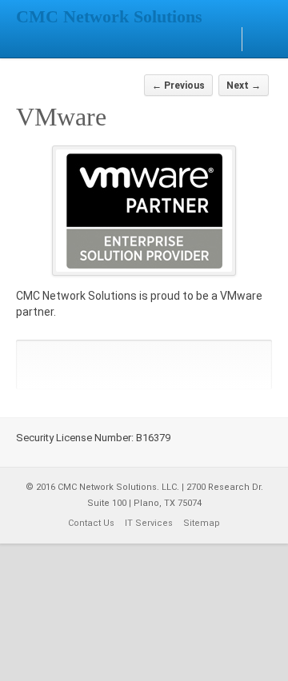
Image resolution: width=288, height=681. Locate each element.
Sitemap (201, 523)
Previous (178, 85)
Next (243, 85)
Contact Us (91, 523)
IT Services (149, 523)
